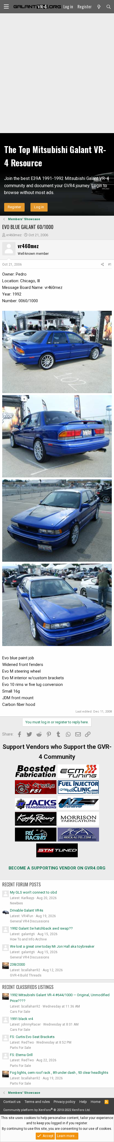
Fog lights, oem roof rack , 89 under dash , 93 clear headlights (59, 1072)
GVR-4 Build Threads (26, 975)
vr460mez (14, 235)
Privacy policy (64, 1102)
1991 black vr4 (21, 1019)
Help (83, 1102)
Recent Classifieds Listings (27, 987)
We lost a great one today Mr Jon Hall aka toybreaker (52, 946)
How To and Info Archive (28, 939)
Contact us (11, 1102)
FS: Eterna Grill (21, 1055)
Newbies (16, 903)
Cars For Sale (20, 1012)
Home (95, 1102)
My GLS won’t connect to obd (33, 892)
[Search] (108, 6)
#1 (110, 264)
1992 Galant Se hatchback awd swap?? (41, 928)
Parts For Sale (20, 1048)
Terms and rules (37, 1102)
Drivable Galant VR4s (26, 910)
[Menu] (6, 6)
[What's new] (98, 6)
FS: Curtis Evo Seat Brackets (32, 1037)
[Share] (102, 264)
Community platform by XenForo (46, 1110)
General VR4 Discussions (29, 921)
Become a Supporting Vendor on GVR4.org (57, 868)
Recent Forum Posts (21, 884)
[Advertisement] (57, 73)
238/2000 (17, 964)
